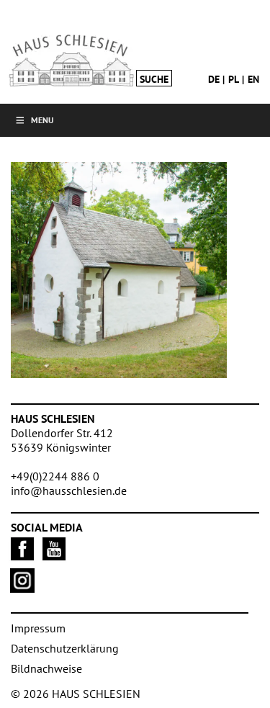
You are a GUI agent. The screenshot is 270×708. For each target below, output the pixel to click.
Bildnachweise (46, 668)
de (214, 79)
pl (233, 79)
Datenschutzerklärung (65, 648)
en (253, 79)
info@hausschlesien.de (69, 490)
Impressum (38, 628)
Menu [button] (42, 120)
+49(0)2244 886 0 (55, 476)
